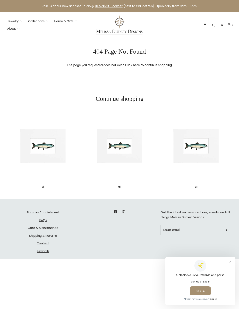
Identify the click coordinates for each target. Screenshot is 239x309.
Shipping (35, 236)
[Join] (226, 230)
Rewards (43, 251)
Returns (51, 236)
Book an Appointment (43, 212)
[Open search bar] (213, 25)
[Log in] (222, 25)
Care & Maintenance (43, 228)
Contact (43, 243)
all (43, 187)
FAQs (43, 220)
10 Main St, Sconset (109, 6)
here (136, 65)
